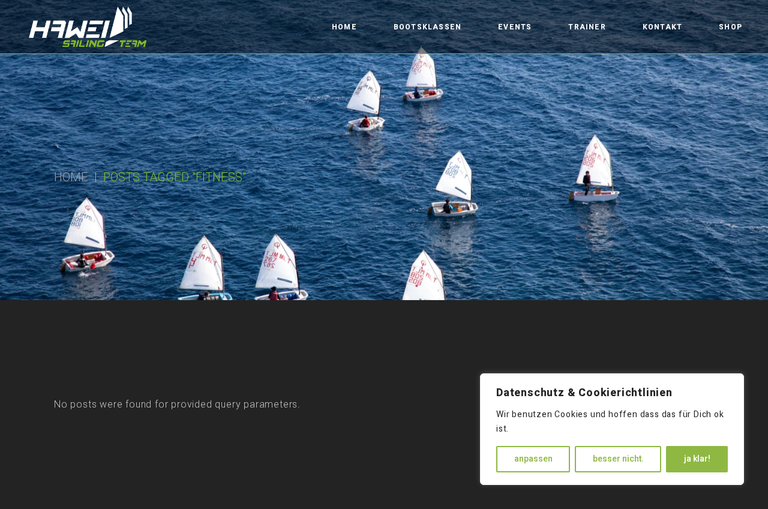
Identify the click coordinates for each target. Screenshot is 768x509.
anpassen (533, 459)
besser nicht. (618, 459)
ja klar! (697, 459)
